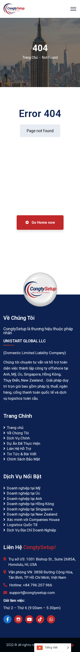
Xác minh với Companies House (33, 519)
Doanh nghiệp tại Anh (24, 498)
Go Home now (43, 222)
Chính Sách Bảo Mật (23, 459)
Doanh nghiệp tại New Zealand (32, 514)
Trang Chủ (30, 57)
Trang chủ (15, 427)
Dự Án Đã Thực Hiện (23, 443)
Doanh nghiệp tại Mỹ (23, 488)
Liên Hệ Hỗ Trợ (19, 448)
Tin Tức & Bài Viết (21, 454)
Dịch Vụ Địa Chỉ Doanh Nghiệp (31, 530)
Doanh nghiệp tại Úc (23, 493)
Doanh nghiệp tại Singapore (29, 509)
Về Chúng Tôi (18, 433)
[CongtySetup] (14, 9)
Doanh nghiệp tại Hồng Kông (30, 504)
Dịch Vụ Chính (18, 438)
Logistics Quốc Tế (22, 524)
